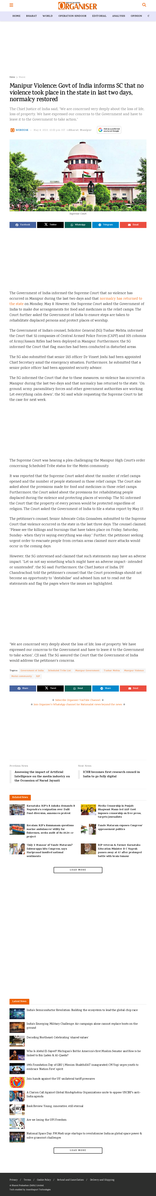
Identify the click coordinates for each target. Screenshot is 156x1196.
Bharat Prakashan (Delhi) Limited (28, 1185)
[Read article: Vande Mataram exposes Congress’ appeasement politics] (88, 829)
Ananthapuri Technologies (38, 1189)
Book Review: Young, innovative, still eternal (55, 1106)
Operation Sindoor (72, 16)
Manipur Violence (134, 670)
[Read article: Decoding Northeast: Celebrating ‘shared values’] (17, 1041)
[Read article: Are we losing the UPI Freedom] (17, 1123)
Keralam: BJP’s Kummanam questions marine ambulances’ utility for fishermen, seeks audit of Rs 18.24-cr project (50, 831)
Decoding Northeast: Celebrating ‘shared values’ (58, 1038)
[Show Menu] (11, 5)
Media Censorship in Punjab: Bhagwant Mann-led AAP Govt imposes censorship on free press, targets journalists (119, 812)
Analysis (118, 16)
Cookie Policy (44, 1180)
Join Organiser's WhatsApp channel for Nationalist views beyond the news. (78, 705)
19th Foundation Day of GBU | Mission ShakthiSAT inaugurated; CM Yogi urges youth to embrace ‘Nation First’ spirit (82, 1067)
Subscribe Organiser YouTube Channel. (78, 700)
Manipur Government (87, 670)
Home (16, 16)
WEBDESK (22, 130)
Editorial (99, 16)
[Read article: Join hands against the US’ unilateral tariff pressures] (17, 1082)
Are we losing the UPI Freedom (47, 1120)
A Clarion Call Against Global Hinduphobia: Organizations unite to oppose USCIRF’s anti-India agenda (84, 1094)
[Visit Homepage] (77, 6)
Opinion (136, 16)
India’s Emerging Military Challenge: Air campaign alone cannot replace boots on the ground (82, 1026)
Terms (27, 1180)
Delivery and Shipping (102, 1180)
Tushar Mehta (112, 670)
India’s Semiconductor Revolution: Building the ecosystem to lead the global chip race (82, 1010)
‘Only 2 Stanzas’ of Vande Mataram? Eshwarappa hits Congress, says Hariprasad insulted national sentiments (50, 851)
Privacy (14, 1180)
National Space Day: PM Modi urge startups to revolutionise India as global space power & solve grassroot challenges (84, 1136)
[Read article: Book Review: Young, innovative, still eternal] (17, 1109)
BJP (38, 676)
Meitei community (21, 676)
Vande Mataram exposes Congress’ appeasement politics (120, 828)
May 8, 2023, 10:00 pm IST (49, 130)
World (48, 16)
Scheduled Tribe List (59, 670)
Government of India (32, 670)
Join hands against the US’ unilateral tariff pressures (61, 1079)
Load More (78, 870)
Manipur (86, 130)
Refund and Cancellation (70, 1180)
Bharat (31, 16)
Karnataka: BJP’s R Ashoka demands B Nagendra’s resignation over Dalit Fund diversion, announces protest (51, 810)
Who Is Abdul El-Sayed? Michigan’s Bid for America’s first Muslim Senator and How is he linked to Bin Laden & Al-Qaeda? (84, 1053)
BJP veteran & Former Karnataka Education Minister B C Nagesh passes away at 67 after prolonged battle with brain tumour (120, 851)
